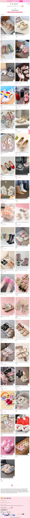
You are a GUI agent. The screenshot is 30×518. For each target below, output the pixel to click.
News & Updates (3, 504)
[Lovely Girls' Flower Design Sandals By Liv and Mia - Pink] (16, 457)
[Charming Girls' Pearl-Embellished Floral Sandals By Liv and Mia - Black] (16, 389)
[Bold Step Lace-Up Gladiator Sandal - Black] (17, 201)
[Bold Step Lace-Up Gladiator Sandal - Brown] (16, 201)
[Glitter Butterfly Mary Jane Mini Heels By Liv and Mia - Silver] (17, 132)
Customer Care (3, 500)
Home (15, 8)
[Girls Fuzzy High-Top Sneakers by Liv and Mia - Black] (16, 178)
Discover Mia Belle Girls (5, 502)
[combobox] (15, 6)
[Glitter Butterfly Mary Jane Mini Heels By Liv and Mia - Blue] (18, 132)
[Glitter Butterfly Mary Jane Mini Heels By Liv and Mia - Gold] (16, 132)
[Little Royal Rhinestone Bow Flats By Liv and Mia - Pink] (17, 155)
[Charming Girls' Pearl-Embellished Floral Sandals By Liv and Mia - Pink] (17, 389)
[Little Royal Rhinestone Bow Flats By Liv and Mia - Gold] (16, 155)
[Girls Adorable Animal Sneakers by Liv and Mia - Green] (16, 411)
